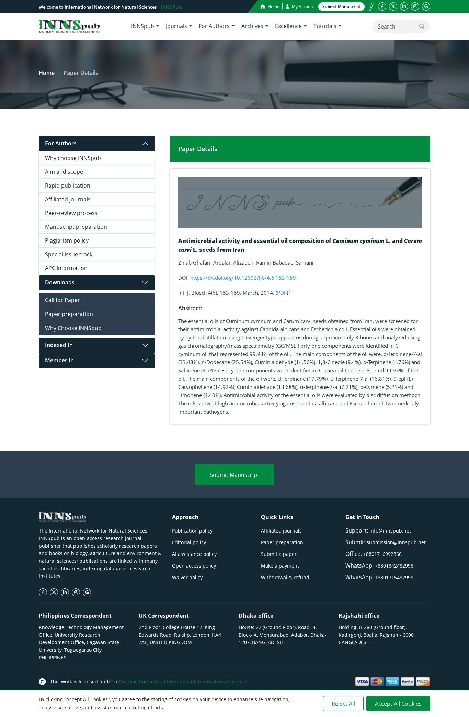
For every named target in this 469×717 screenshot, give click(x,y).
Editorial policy (189, 542)
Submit (341, 6)
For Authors (61, 143)
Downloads (60, 282)
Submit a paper (279, 554)
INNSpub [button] (142, 26)
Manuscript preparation (76, 227)
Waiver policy (187, 577)
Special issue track (68, 254)
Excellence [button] (288, 26)
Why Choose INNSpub (73, 328)
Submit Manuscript (234, 475)
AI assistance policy (194, 554)
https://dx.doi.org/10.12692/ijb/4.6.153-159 (243, 277)
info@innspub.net (390, 530)
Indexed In (59, 345)
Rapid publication (67, 185)
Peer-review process (71, 213)
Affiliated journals (68, 199)
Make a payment (280, 565)
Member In (59, 360)
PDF (282, 292)
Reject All (343, 703)
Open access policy (194, 565)
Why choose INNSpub (73, 158)
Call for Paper (62, 300)
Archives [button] (252, 26)
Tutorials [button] (324, 26)
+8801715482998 (394, 577)
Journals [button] (176, 26)
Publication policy (192, 530)
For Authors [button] (214, 26)
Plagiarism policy (67, 240)
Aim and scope (64, 172)
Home (273, 6)
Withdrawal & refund (285, 577)
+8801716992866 (382, 554)
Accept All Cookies (398, 703)
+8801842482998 (394, 565)
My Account (302, 6)
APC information (66, 268)
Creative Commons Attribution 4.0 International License (183, 681)
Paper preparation (69, 314)
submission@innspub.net (396, 542)
